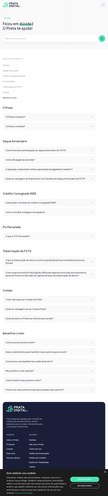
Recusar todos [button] (85, 486)
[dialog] (54, 482)
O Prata (6, 65)
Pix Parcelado (9, 81)
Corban (6, 92)
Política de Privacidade (39, 453)
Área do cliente (13, 458)
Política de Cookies (37, 458)
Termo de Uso (35, 449)
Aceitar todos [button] (84, 479)
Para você (10, 453)
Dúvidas (32, 440)
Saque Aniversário (11, 70)
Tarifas (32, 467)
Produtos (10, 444)
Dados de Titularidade (39, 462)
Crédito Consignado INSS (14, 76)
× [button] (105, 472)
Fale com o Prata (36, 444)
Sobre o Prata (12, 440)
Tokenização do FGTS (12, 87)
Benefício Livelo (10, 97)
